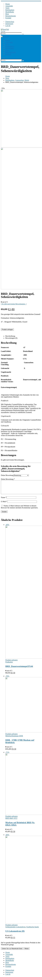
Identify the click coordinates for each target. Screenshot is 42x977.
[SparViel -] (5, 29)
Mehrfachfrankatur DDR (14, 736)
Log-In (7, 26)
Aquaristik (9, 6)
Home (7, 4)
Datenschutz (9, 22)
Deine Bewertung (7, 475)
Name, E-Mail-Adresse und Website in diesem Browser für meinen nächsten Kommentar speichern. (19, 507)
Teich (7, 8)
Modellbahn (9, 12)
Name (3, 497)
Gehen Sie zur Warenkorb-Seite (12, 948)
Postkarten (9, 662)
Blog (7, 14)
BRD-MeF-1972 (11, 818)
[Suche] (23, 60)
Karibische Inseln (32, 927)
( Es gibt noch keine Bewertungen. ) (13, 304)
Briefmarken (9, 10)
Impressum (9, 24)
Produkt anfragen (7, 329)
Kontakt (8, 18)
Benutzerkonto (10, 16)
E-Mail (4, 501)
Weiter (27, 948)
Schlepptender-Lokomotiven (15, 927)
